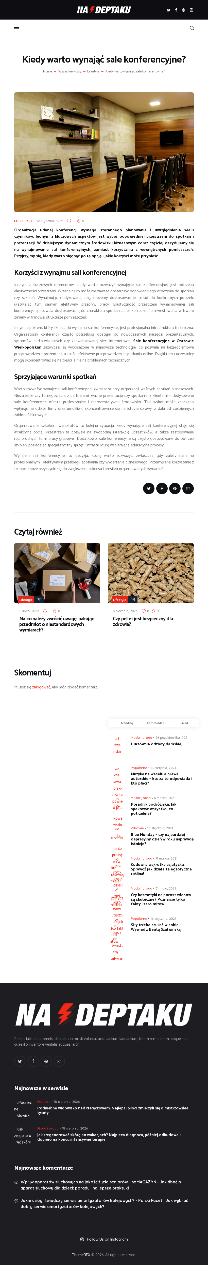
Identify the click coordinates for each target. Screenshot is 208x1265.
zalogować (41, 687)
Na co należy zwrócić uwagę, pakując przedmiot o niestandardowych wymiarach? (56, 624)
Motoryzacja (141, 798)
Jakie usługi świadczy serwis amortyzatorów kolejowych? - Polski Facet (91, 1200)
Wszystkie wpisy (69, 71)
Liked (184, 723)
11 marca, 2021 (166, 858)
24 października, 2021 (171, 737)
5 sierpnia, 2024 (125, 611)
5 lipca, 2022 (29, 611)
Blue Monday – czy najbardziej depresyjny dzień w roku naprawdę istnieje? (162, 839)
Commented (155, 723)
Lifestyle (93, 71)
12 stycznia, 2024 (50, 221)
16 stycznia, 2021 (163, 918)
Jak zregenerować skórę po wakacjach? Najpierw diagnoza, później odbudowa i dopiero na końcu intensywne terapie (109, 1137)
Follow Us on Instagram (107, 1239)
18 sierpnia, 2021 (163, 768)
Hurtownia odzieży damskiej (156, 744)
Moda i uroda (141, 737)
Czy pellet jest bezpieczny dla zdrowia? (143, 621)
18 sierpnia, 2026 (67, 1102)
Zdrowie (137, 828)
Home (47, 71)
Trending (127, 723)
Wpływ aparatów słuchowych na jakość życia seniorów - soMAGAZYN (88, 1181)
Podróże (43, 1102)
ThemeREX (81, 1255)
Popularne (139, 768)
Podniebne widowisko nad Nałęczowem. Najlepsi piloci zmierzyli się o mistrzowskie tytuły (112, 1110)
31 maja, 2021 (165, 888)
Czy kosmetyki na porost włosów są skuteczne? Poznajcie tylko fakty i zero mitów (161, 900)
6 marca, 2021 (164, 798)
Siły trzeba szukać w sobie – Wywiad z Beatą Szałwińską (156, 927)
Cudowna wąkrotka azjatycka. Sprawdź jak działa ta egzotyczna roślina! (161, 869)
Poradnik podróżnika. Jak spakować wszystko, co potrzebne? (153, 809)
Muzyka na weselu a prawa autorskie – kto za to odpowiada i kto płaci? (161, 779)
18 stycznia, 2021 (160, 828)
